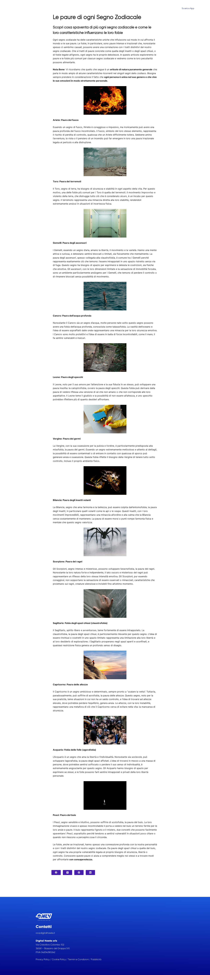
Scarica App (188, 8)
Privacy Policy (43, 959)
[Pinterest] (79, 872)
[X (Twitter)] (67, 872)
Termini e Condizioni (78, 959)
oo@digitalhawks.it (45, 933)
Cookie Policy (59, 959)
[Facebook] (56, 872)
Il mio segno (151, 8)
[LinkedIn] (90, 872)
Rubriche (170, 8)
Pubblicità (96, 959)
